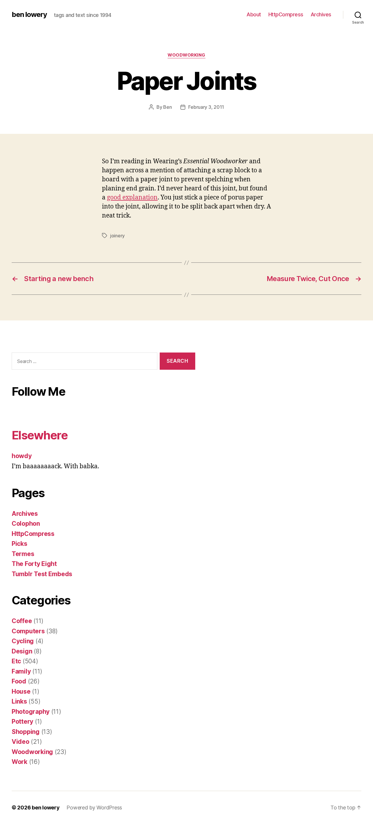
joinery (117, 236)
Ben (167, 107)
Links (19, 701)
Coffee (22, 621)
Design (22, 651)
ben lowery (29, 14)
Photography (31, 711)
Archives (321, 14)
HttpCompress (285, 14)
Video (20, 741)
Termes (23, 553)
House (21, 691)
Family (21, 671)
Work (19, 761)
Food (19, 681)
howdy (22, 456)
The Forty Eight (34, 563)
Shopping (26, 731)
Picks (19, 543)
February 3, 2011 (206, 107)
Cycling (23, 641)
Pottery (22, 721)
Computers (28, 631)
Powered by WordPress (94, 807)
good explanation (132, 197)
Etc (16, 661)
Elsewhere (40, 435)
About (254, 14)
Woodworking (186, 55)
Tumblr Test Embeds (42, 574)
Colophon (26, 523)
